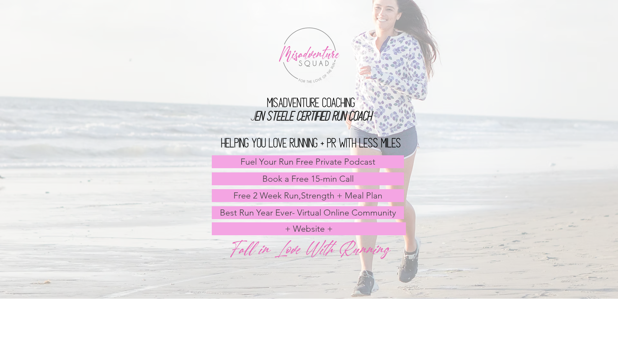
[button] (308, 195)
